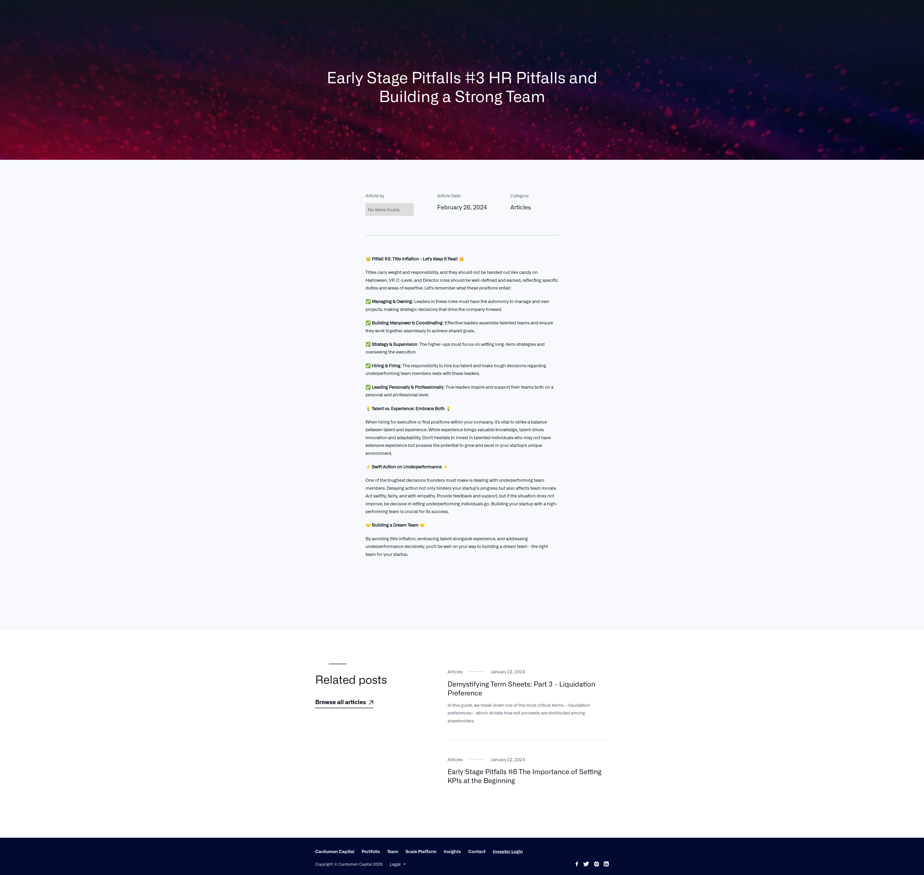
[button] (398, 864)
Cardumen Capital (334, 851)
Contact (477, 851)
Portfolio (371, 851)
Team (392, 851)
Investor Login (508, 851)
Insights (452, 851)
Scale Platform (420, 851)
